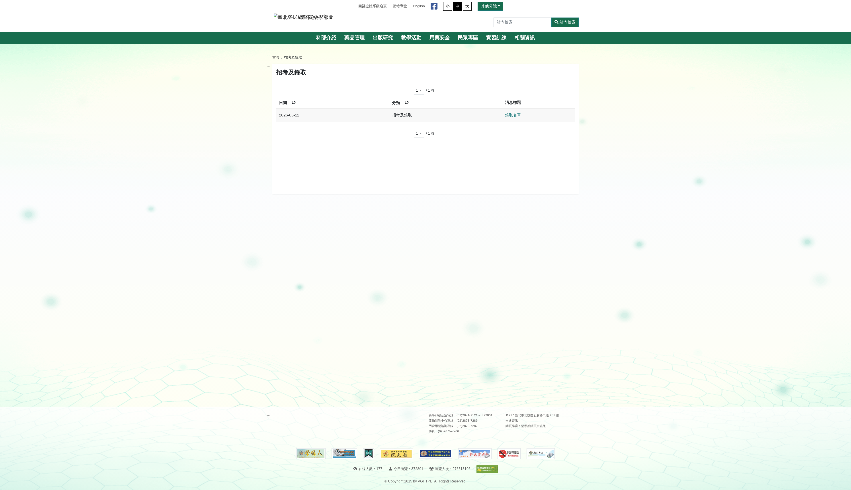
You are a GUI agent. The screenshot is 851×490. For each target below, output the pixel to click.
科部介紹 (326, 37)
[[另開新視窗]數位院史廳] (396, 454)
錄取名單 (513, 115)
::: (351, 6)
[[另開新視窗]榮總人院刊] (311, 453)
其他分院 (489, 6)
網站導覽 (400, 6)
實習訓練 (496, 37)
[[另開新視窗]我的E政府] (368, 453)
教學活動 (411, 37)
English (419, 6)
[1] (419, 90)
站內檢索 (568, 22)
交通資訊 (512, 420)
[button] (843, 482)
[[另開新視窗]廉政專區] (541, 453)
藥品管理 (354, 37)
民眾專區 (468, 37)
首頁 (275, 57)
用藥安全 (439, 37)
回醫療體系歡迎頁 (372, 6)
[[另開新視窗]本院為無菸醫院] (509, 453)
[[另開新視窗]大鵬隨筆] (475, 453)
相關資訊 (525, 37)
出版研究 (383, 37)
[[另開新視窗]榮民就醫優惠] (344, 453)
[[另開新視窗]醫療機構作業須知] (435, 454)
